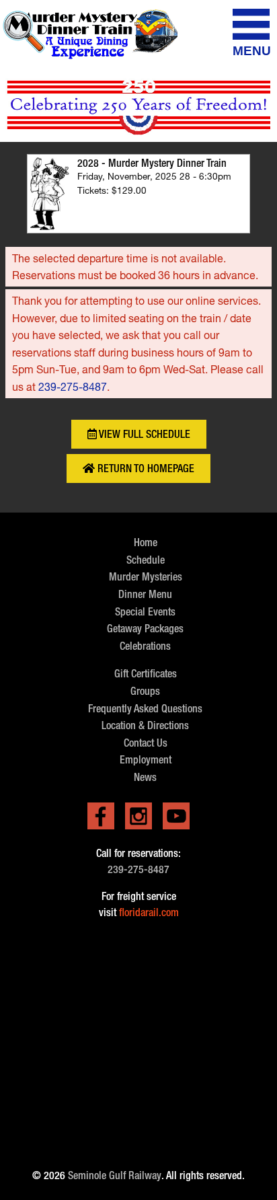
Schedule (145, 560)
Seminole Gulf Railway (114, 1175)
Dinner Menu (145, 594)
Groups (145, 691)
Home (145, 542)
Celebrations (145, 646)
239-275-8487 (72, 386)
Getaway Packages (145, 628)
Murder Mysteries (145, 576)
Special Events (145, 611)
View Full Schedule (143, 434)
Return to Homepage (144, 468)
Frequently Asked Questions (145, 708)
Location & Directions (145, 725)
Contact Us (145, 743)
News (145, 777)
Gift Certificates (145, 673)
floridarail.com (149, 912)
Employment (145, 759)
